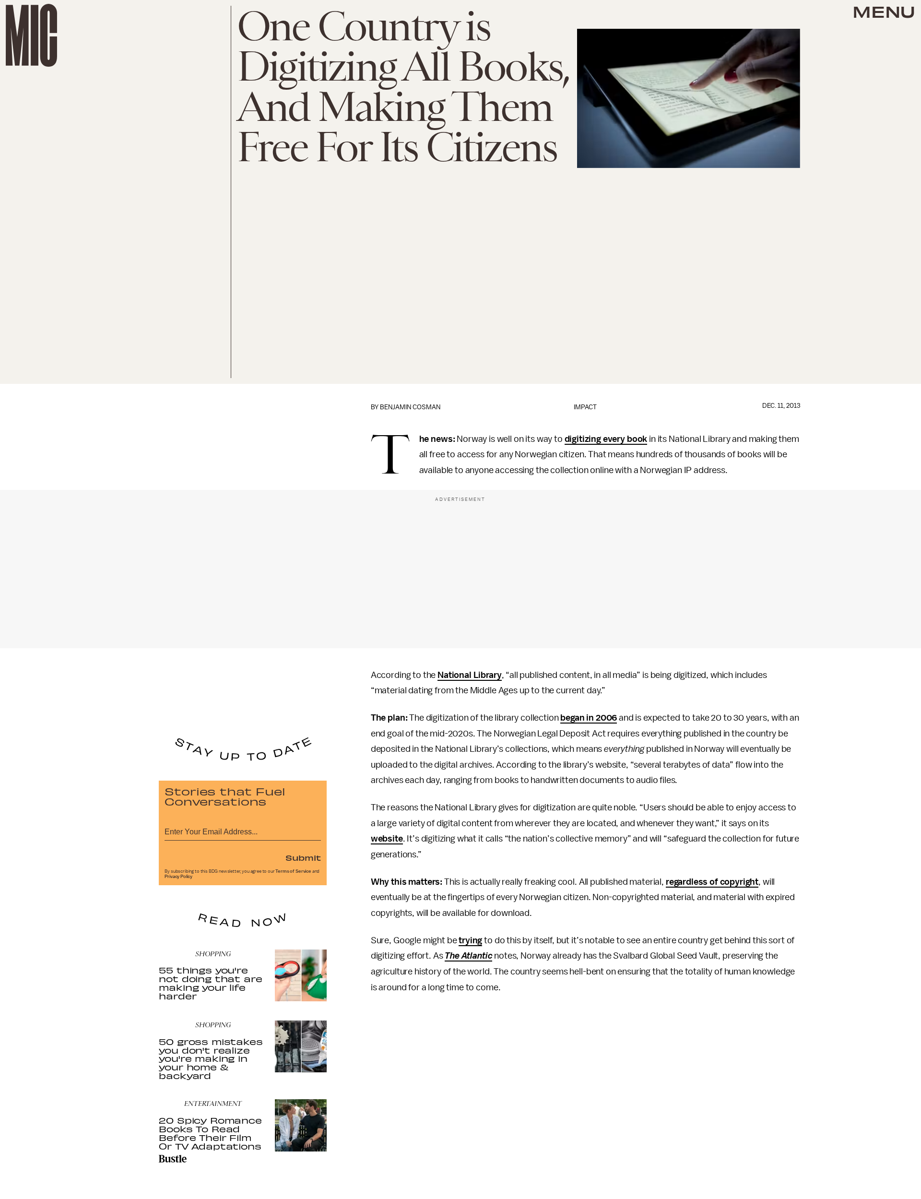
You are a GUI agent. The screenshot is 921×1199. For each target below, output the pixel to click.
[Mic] (31, 35)
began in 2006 (588, 718)
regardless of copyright (712, 882)
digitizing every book (606, 439)
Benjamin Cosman (410, 407)
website (387, 838)
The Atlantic (468, 956)
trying (470, 940)
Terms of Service (293, 871)
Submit (303, 857)
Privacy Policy (178, 876)
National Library (469, 675)
